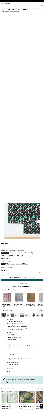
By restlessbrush (4, 306)
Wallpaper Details (5, 258)
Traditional (20, 252)
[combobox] (37, 6)
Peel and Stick (5, 252)
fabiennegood (11, 11)
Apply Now (9, 382)
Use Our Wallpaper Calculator (8, 267)
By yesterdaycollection (29, 306)
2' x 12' (3, 263)
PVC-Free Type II (28, 252)
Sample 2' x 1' (24, 263)
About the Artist (22, 374)
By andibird (15, 305)
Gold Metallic (12, 255)
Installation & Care (22, 368)
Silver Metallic (20, 255)
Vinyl (35, 252)
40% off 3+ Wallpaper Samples (20, 1)
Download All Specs (11, 339)
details (28, 1)
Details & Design (22, 319)
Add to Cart (22, 279)
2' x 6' (13, 263)
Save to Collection (22, 283)
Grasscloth (4, 255)
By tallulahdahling (40, 305)
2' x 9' (8, 263)
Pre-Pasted (12, 252)
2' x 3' (18, 263)
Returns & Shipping (22, 371)
